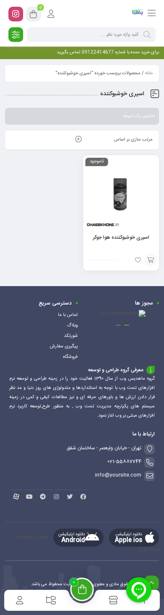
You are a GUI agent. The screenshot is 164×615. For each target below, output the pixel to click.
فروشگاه (70, 357)
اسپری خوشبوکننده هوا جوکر (121, 237)
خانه (149, 73)
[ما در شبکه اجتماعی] (15, 14)
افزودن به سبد (150, 260)
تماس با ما (68, 315)
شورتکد (71, 336)
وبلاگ (72, 325)
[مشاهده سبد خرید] (33, 15)
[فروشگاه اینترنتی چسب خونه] (137, 14)
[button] (126, 325)
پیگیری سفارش (64, 346)
